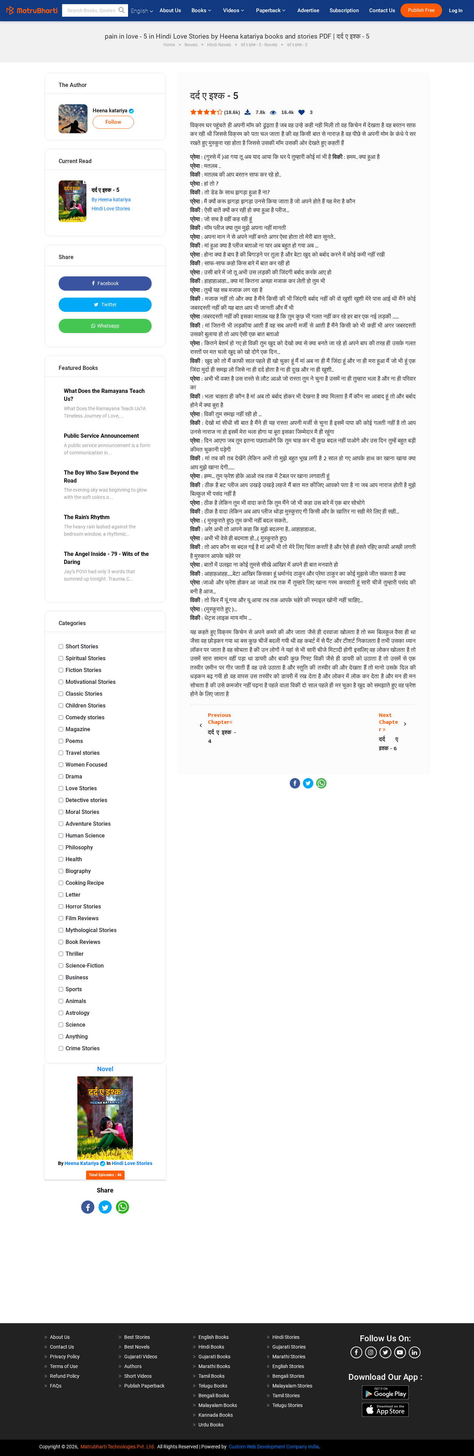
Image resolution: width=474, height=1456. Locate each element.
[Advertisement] (105, 1274)
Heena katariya (111, 110)
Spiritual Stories (85, 658)
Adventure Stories (88, 823)
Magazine (78, 729)
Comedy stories (85, 717)
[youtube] (400, 1352)
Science (75, 1024)
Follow (113, 122)
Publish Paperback (144, 1386)
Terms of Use (64, 1366)
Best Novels (137, 1347)
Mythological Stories (91, 930)
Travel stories (83, 753)
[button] (122, 10)
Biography (78, 871)
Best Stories (137, 1337)
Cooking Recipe (85, 883)
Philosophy (79, 847)
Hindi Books (211, 1347)
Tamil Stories (286, 1395)
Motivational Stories (91, 682)
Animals (76, 1001)
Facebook (107, 283)
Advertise (308, 10)
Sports (74, 989)
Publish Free (421, 10)
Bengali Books (213, 1395)
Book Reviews (83, 942)
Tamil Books (211, 1376)
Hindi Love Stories (111, 208)
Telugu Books (212, 1386)
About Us (170, 10)
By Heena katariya (111, 199)
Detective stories (86, 800)
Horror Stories (83, 906)
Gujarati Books (214, 1356)
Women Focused (86, 764)
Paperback (269, 10)
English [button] (139, 11)
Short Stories (82, 646)
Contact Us (382, 10)
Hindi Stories (285, 1337)
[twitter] (385, 1352)
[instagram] (371, 1352)
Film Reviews (82, 918)
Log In (456, 10)
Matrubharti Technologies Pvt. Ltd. (119, 1446)
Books (200, 10)
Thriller (75, 954)
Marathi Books (214, 1366)
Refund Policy (64, 1376)
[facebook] (356, 1352)
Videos (232, 10)
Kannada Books (215, 1415)
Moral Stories (82, 812)
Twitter (108, 304)
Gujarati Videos (140, 1356)
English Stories (288, 1366)
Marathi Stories (288, 1356)
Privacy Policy (65, 1356)
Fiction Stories (83, 670)
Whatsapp (108, 326)
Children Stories (85, 705)
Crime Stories (83, 1048)
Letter (73, 894)
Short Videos (138, 1376)
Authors (133, 1366)
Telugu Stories (287, 1405)
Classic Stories (84, 693)
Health (74, 859)
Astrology (78, 1013)
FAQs (55, 1386)
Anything (77, 1036)
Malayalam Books (217, 1405)
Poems (74, 741)
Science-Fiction (85, 965)
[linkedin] (415, 1352)
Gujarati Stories (289, 1347)
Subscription (344, 10)
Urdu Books (210, 1424)
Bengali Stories (288, 1376)
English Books (213, 1337)
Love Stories (81, 788)
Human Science (85, 835)
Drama (74, 776)
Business (77, 977)
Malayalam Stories (292, 1386)
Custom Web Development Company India (274, 1446)
